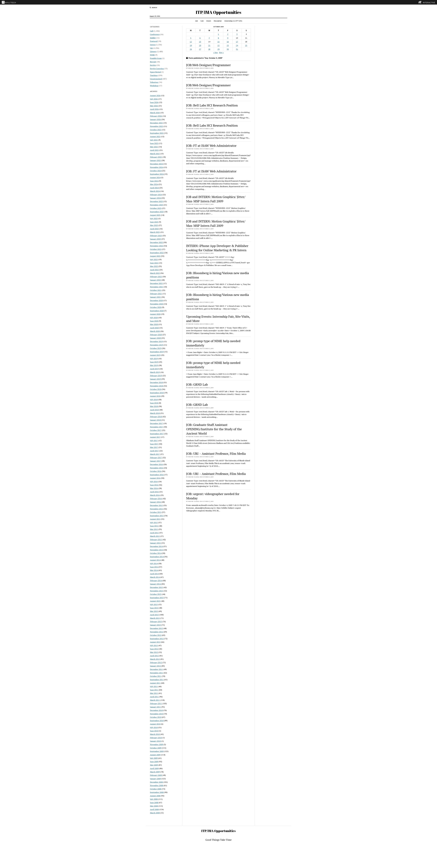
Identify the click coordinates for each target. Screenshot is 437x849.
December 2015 (156, 505)
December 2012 (156, 628)
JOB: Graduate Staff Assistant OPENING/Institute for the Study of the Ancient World (214, 429)
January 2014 (155, 584)
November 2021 (156, 287)
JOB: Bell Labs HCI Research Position (212, 105)
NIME (152, 55)
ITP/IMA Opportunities (218, 12)
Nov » (221, 52)
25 (246, 45)
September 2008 (157, 792)
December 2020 (156, 300)
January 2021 (155, 297)
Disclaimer (218, 21)
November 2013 (156, 591)
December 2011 (156, 669)
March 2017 (155, 454)
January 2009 (155, 778)
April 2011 (154, 696)
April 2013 (154, 614)
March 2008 (155, 813)
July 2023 (154, 218)
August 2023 (155, 215)
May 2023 (154, 225)
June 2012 (154, 649)
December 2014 (156, 546)
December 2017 (156, 423)
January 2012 (155, 666)
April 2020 (154, 328)
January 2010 (155, 741)
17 (237, 42)
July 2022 (154, 259)
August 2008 (155, 795)
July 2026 (154, 99)
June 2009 (154, 761)
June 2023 (154, 222)
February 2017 (156, 457)
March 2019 (155, 372)
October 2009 (155, 748)
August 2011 (155, 683)
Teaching (154, 75)
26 (191, 49)
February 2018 (156, 416)
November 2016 (156, 468)
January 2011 (155, 707)
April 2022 (154, 269)
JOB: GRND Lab (197, 384)
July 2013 (154, 604)
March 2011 (155, 700)
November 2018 (156, 386)
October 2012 (155, 635)
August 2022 (155, 256)
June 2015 (154, 526)
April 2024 (154, 187)
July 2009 (154, 758)
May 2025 (154, 147)
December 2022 (156, 242)
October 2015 (155, 512)
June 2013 (154, 608)
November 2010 (156, 713)
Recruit (153, 61)
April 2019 (154, 369)
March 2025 (155, 153)
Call (202, 21)
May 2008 (154, 806)
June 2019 (154, 362)
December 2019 (156, 341)
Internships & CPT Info (233, 21)
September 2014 (157, 556)
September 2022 (157, 252)
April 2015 (154, 532)
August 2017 (155, 437)
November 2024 (156, 167)
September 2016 (157, 474)
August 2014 (155, 560)
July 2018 (154, 399)
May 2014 (154, 570)
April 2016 (154, 491)
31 (237, 49)
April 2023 (154, 228)
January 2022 (155, 280)
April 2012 (154, 655)
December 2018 (156, 382)
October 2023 (155, 208)
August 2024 (155, 177)
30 (228, 49)
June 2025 (154, 143)
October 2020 (155, 307)
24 (237, 45)
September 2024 (157, 174)
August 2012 (155, 642)
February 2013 (156, 621)
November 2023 (156, 205)
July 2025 (154, 140)
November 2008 (156, 785)
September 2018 (157, 392)
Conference (155, 34)
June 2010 (154, 731)
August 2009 (155, 754)
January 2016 (155, 502)
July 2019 (154, 358)
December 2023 (156, 201)
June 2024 (154, 181)
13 (200, 42)
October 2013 (155, 594)
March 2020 (155, 331)
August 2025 (155, 136)
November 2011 (156, 673)
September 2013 (157, 597)
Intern (208, 21)
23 (228, 45)
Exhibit (153, 38)
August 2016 (155, 478)
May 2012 (154, 652)
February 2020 (156, 334)
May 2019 (154, 365)
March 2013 (155, 618)
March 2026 (155, 112)
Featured (153, 41)
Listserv (153, 51)
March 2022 (155, 273)
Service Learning (157, 68)
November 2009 (156, 744)
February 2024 (156, 194)
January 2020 (155, 338)
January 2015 (155, 543)
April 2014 (154, 573)
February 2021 (156, 293)
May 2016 (154, 488)
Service (153, 65)
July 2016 (154, 481)
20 (200, 45)
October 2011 (155, 676)
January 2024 (155, 198)
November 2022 (156, 246)
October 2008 (155, 789)
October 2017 (155, 430)
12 (191, 42)
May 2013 (154, 611)
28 (209, 49)
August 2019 (155, 355)
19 (191, 45)
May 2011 (154, 693)
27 (200, 49)
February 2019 (156, 375)
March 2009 (155, 772)
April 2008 (154, 809)
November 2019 (156, 345)
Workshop (154, 85)
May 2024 (154, 184)
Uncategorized (156, 79)
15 (218, 42)
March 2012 (155, 659)
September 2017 (157, 433)
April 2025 (154, 150)
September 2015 (157, 515)
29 (218, 49)
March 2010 (155, 734)
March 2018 (155, 413)
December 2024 (156, 164)
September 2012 (157, 638)
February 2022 (156, 276)
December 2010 (156, 710)
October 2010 (155, 717)
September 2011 (157, 679)
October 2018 (155, 389)
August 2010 (155, 724)
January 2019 (155, 379)
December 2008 (156, 782)
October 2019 (155, 348)
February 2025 (156, 157)
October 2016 (155, 471)
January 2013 (155, 625)
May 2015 (154, 529)
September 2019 (157, 351)
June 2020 (154, 321)
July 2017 (154, 440)
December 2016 (156, 464)
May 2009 (154, 765)
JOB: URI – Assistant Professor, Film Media (216, 453)
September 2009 (157, 751)
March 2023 (155, 232)
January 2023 (155, 239)
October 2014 (155, 553)
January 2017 (155, 461)
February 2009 (156, 775)
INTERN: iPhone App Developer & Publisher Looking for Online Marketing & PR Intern (217, 248)
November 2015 (156, 509)
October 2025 (155, 129)
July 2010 (154, 727)
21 (209, 45)
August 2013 (155, 601)
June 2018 (154, 403)
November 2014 (156, 550)
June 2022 (154, 263)
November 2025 (156, 126)
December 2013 (156, 587)
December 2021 (156, 283)
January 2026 (155, 119)
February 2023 (156, 235)
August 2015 (155, 519)
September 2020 (157, 310)
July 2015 (154, 522)
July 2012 (154, 645)
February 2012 (156, 662)
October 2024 (155, 170)
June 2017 (154, 444)
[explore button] (420, 2)
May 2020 (154, 324)
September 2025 (157, 133)
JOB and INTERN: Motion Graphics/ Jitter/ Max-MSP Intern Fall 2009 (215, 199)
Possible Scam (156, 58)
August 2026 (155, 95)
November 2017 (156, 427)
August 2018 (155, 396)
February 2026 (156, 116)
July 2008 (154, 799)
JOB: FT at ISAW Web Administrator (211, 145)
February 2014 (156, 580)
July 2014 (154, 563)
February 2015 (156, 539)
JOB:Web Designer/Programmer (208, 65)
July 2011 (154, 686)
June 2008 (154, 802)
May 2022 (154, 266)
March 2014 (155, 577)
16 (228, 42)
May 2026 (154, 106)
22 (218, 45)
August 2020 (155, 314)
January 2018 (155, 420)
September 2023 (157, 211)
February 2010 (156, 737)
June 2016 (154, 485)
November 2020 (156, 304)
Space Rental (155, 72)
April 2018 (154, 410)
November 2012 (156, 632)
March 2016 (155, 495)
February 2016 (156, 498)
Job (196, 21)
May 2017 (154, 447)
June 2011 (154, 690)
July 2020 (154, 317)
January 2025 (155, 160)
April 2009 (154, 768)
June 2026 (154, 102)
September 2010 (157, 720)
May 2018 (154, 406)
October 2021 (155, 290)
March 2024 (155, 191)
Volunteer (154, 82)
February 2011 (156, 703)
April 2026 (154, 109)
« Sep (215, 52)
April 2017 (154, 450)
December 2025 (156, 123)
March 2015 (155, 536)
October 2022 (155, 249)
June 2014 (154, 567)
